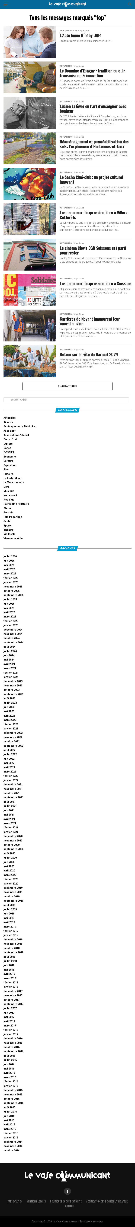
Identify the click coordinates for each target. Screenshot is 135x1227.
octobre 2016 (12, 1047)
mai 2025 (9, 608)
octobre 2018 (12, 948)
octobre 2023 (12, 689)
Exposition (10, 465)
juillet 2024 (10, 651)
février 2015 (11, 1133)
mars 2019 (10, 926)
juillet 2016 (10, 1060)
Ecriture (8, 460)
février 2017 (11, 1029)
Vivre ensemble (13, 538)
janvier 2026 (11, 582)
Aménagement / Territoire (20, 426)
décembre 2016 (13, 1038)
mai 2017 (9, 1017)
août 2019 (9, 905)
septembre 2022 (13, 745)
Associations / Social (16, 435)
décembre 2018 (13, 939)
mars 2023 (10, 720)
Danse (7, 448)
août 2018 (9, 956)
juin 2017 (9, 1012)
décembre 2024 (13, 629)
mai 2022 (9, 763)
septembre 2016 (13, 1051)
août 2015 (9, 1107)
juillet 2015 (10, 1111)
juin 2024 (9, 655)
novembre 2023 (13, 685)
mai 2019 (9, 918)
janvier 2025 (11, 625)
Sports (8, 525)
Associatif (10, 430)
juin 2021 (9, 810)
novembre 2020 (13, 840)
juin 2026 (9, 560)
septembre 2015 (13, 1103)
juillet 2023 (10, 702)
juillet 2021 (10, 806)
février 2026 (11, 578)
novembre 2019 (13, 892)
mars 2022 (10, 771)
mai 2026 (9, 565)
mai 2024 (9, 659)
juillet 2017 (10, 1008)
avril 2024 (9, 664)
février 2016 (11, 1081)
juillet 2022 (10, 754)
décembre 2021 (13, 784)
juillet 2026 (10, 556)
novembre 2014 (13, 1146)
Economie (10, 456)
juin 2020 (9, 862)
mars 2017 (10, 1025)
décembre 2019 (13, 887)
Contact (69, 1206)
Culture (8, 443)
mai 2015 (9, 1120)
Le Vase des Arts (14, 482)
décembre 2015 (13, 1090)
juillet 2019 (10, 909)
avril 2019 (9, 922)
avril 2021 (9, 819)
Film (6, 469)
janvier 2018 (11, 986)
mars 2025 (10, 616)
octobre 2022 (12, 741)
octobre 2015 (12, 1098)
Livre (6, 486)
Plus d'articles (67, 386)
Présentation (15, 1201)
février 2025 (11, 621)
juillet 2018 (10, 961)
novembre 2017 (13, 995)
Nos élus (9, 499)
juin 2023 (9, 707)
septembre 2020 (13, 849)
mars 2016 (10, 1077)
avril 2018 (9, 973)
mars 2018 (10, 978)
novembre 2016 (13, 1042)
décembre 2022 (13, 732)
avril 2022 (9, 767)
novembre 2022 (13, 737)
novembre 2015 (13, 1094)
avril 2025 (9, 612)
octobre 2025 (12, 590)
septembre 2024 (13, 642)
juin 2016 (9, 1064)
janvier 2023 (11, 728)
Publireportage (13, 517)
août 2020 (9, 853)
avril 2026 (9, 569)
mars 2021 (10, 823)
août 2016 (9, 1055)
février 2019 (11, 930)
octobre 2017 (12, 999)
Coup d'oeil (10, 439)
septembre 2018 (13, 952)
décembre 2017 (13, 991)
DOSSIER (9, 452)
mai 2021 (9, 814)
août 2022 (9, 750)
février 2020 (11, 879)
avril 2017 (9, 1021)
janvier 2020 (11, 883)
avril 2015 (9, 1124)
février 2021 (11, 827)
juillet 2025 (10, 599)
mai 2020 (9, 866)
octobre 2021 (12, 793)
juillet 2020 (10, 857)
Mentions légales (36, 1201)
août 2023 (9, 698)
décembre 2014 (13, 1141)
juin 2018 (9, 965)
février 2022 (11, 775)
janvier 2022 (11, 780)
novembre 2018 (13, 943)
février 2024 (11, 672)
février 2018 (11, 982)
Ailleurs (8, 422)
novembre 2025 (13, 586)
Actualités (10, 417)
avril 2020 (9, 870)
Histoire (8, 473)
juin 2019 (9, 913)
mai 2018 (9, 969)
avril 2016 (9, 1072)
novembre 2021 (13, 788)
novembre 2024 (13, 633)
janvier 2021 (11, 832)
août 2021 (9, 801)
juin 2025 (9, 603)
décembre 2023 (13, 681)
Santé (7, 521)
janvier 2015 (11, 1137)
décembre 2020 (13, 836)
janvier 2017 (11, 1034)
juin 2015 (9, 1116)
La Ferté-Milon (12, 478)
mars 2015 (10, 1129)
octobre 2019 (12, 896)
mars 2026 (10, 573)
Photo (7, 508)
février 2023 (11, 724)
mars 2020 (10, 875)
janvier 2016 (11, 1085)
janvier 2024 (11, 676)
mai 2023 (9, 711)
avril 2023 (9, 715)
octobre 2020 (12, 844)
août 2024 (9, 646)
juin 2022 (9, 758)
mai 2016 (9, 1068)
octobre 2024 (12, 638)
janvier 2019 (11, 935)
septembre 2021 (13, 797)
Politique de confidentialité (66, 1201)
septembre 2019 (13, 900)
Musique (9, 491)
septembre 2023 (13, 694)
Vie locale (9, 534)
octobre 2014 (12, 1150)
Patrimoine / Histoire (16, 503)
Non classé (10, 495)
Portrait (8, 512)
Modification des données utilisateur (107, 1201)
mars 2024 (10, 668)
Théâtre (8, 529)
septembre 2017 (13, 1004)
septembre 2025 (13, 595)
